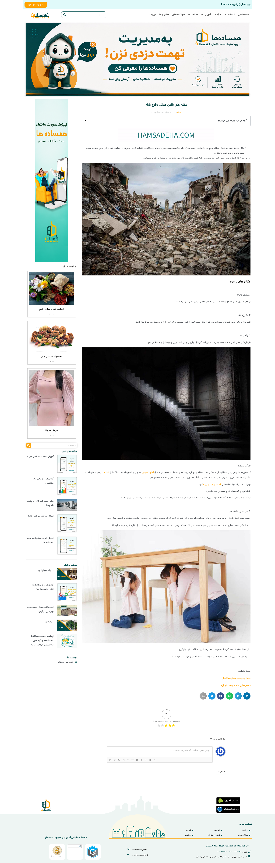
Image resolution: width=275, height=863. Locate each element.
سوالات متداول (178, 14)
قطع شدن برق (147, 472)
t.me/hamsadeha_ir (140, 855)
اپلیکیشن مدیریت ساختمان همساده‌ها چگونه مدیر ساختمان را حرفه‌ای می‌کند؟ (41, 641)
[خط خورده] (123, 760)
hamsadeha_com (139, 849)
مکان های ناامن (62, 662)
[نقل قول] (137, 760)
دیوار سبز (49, 622)
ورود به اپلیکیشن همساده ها (235, 5)
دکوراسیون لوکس (45, 570)
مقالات (195, 14)
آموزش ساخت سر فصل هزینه (40, 456)
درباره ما (152, 14)
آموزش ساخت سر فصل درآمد (40, 516)
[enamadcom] (75, 847)
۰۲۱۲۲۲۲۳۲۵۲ (235, 851)
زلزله (71, 662)
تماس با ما (164, 14)
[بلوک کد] (141, 760)
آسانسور (105, 472)
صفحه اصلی (243, 14)
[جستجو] (64, 15)
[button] (86, 121)
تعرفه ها (217, 14)
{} (150, 760)
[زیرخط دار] (119, 760)
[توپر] (110, 760)
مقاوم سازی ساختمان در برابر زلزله (235, 685)
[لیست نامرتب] (132, 760)
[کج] (115, 760)
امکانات (231, 14)
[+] (154, 760)
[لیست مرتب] (128, 760)
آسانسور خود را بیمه (212, 484)
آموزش (208, 14)
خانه (179, 112)
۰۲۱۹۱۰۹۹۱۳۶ (222, 851)
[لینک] (146, 760)
